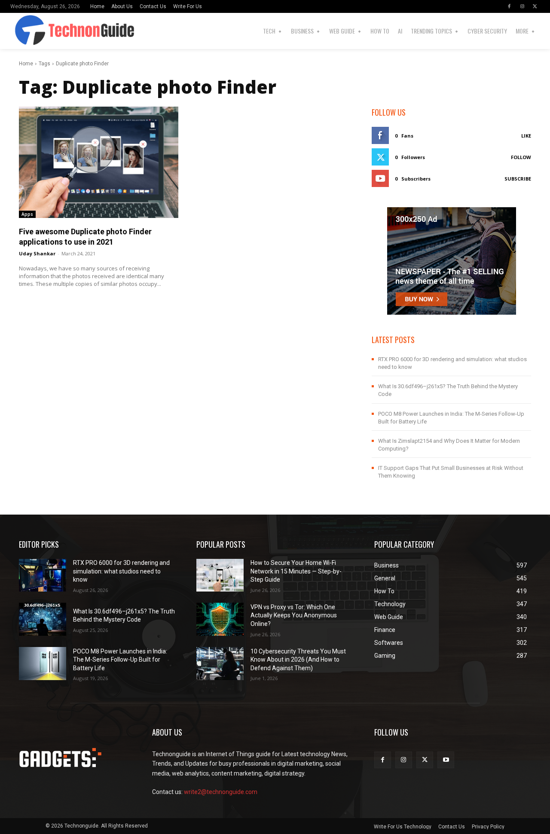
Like (526, 135)
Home (26, 64)
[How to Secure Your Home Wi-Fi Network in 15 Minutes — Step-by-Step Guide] (220, 575)
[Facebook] (509, 6)
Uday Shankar (37, 253)
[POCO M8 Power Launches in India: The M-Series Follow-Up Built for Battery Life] (42, 663)
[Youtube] (445, 759)
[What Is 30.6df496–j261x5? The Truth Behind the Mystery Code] (42, 619)
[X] (535, 6)
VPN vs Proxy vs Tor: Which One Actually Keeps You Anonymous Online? (294, 615)
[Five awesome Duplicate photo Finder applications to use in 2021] (98, 162)
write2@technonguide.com (220, 791)
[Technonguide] (22, 31)
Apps (27, 214)
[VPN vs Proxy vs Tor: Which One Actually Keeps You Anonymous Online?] (220, 619)
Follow (521, 157)
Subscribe (517, 178)
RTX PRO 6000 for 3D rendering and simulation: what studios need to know (121, 571)
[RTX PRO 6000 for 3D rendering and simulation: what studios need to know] (42, 575)
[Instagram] (522, 6)
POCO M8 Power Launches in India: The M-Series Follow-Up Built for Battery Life (120, 659)
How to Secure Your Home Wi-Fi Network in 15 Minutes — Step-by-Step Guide (296, 571)
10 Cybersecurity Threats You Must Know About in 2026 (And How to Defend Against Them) (298, 659)
